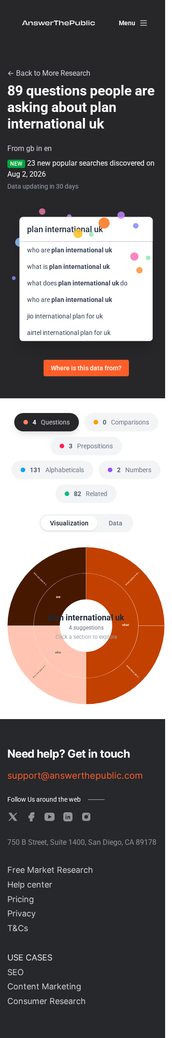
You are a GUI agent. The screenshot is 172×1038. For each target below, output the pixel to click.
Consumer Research (46, 1001)
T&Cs (17, 928)
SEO (15, 972)
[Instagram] (86, 816)
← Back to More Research (48, 73)
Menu (127, 23)
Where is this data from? (86, 368)
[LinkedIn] (67, 816)
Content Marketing (44, 986)
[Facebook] (31, 816)
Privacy (21, 913)
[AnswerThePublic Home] (58, 22)
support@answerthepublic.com (75, 775)
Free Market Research (50, 870)
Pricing (20, 899)
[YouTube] (49, 816)
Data (115, 523)
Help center (29, 884)
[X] (12, 816)
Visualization (69, 523)
